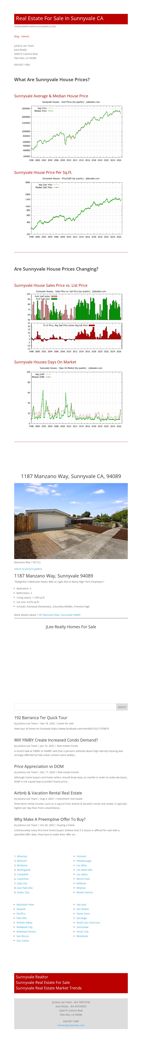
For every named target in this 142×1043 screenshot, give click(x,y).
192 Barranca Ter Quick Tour (40, 717)
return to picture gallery (28, 569)
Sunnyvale (82, 927)
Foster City (23, 892)
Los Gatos (82, 874)
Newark (21, 909)
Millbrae (81, 883)
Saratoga (82, 918)
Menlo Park (83, 878)
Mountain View (25, 904)
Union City (82, 931)
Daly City (22, 883)
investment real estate (69, 798)
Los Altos (82, 865)
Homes (25, 36)
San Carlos (23, 940)
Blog (16, 36)
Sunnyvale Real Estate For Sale (43, 982)
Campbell (22, 874)
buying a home (66, 825)
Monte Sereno (85, 892)
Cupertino (23, 878)
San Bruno (23, 936)
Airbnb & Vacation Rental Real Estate (48, 793)
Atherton (22, 856)
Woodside (82, 936)
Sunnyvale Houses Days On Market (45, 361)
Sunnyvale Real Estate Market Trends (49, 987)
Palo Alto (22, 918)
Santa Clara (83, 913)
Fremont (81, 856)
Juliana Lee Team (27, 723)
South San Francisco (88, 922)
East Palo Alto (25, 887)
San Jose (81, 904)
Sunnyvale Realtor (32, 976)
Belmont (22, 860)
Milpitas (81, 887)
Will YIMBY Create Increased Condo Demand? (56, 740)
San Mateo (83, 909)
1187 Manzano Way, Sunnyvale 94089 (58, 614)
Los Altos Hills (84, 869)
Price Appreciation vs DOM (39, 766)
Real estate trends (67, 745)
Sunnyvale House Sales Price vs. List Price (50, 285)
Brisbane (22, 865)
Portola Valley (24, 922)
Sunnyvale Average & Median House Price (51, 95)
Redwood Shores (26, 931)
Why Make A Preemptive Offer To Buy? (50, 819)
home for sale (66, 723)
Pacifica (21, 913)
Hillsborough (84, 860)
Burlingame (23, 869)
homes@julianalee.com (71, 1025)
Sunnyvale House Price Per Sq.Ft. (43, 172)
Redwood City (24, 927)
